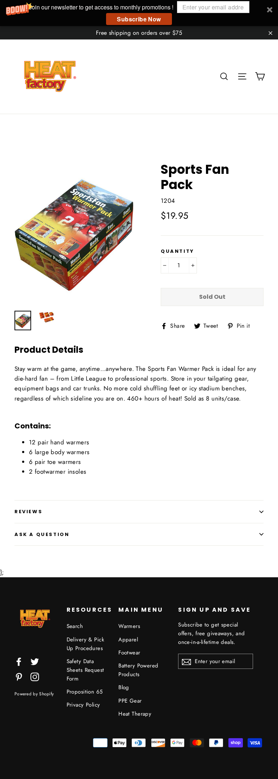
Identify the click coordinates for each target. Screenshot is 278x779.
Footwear (129, 653)
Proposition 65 (85, 692)
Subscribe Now (139, 19)
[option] (74, 232)
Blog (123, 687)
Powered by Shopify (34, 694)
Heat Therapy (134, 714)
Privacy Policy (83, 705)
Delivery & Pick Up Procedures (85, 644)
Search (75, 626)
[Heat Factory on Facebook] (18, 661)
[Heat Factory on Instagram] (34, 676)
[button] (139, 13)
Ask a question (41, 534)
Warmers (129, 626)
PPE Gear (130, 701)
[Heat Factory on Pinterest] (18, 676)
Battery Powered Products (138, 670)
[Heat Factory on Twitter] (34, 661)
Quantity (177, 251)
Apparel (128, 640)
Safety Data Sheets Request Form (85, 670)
